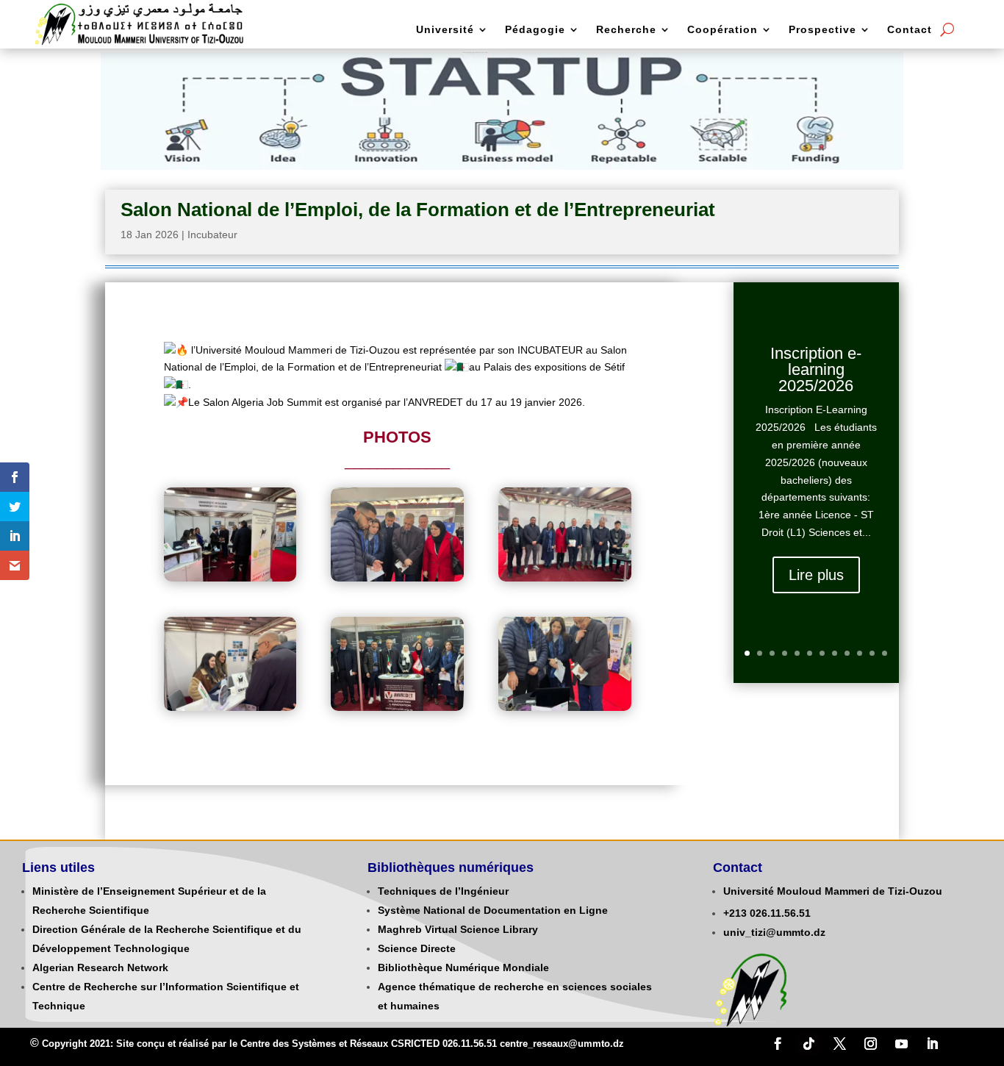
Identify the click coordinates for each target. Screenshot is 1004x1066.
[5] (397, 707)
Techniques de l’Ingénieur (443, 891)
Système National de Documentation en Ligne (493, 910)
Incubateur (212, 234)
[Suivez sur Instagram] (870, 1043)
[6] (564, 707)
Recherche (626, 29)
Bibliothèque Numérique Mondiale (463, 967)
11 (872, 653)
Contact (909, 29)
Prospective (822, 29)
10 (859, 653)
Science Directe (417, 948)
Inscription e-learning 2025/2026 (815, 369)
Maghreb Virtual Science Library (458, 929)
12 (884, 653)
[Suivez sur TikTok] (808, 1043)
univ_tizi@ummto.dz (774, 932)
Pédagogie (535, 29)
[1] (230, 578)
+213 (735, 913)
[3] (564, 578)
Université (445, 29)
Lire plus (816, 575)
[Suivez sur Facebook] (777, 1043)
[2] (397, 578)
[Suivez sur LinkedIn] (931, 1043)
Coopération (722, 29)
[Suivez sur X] (839, 1043)
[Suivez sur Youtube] (901, 1043)
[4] (230, 707)
